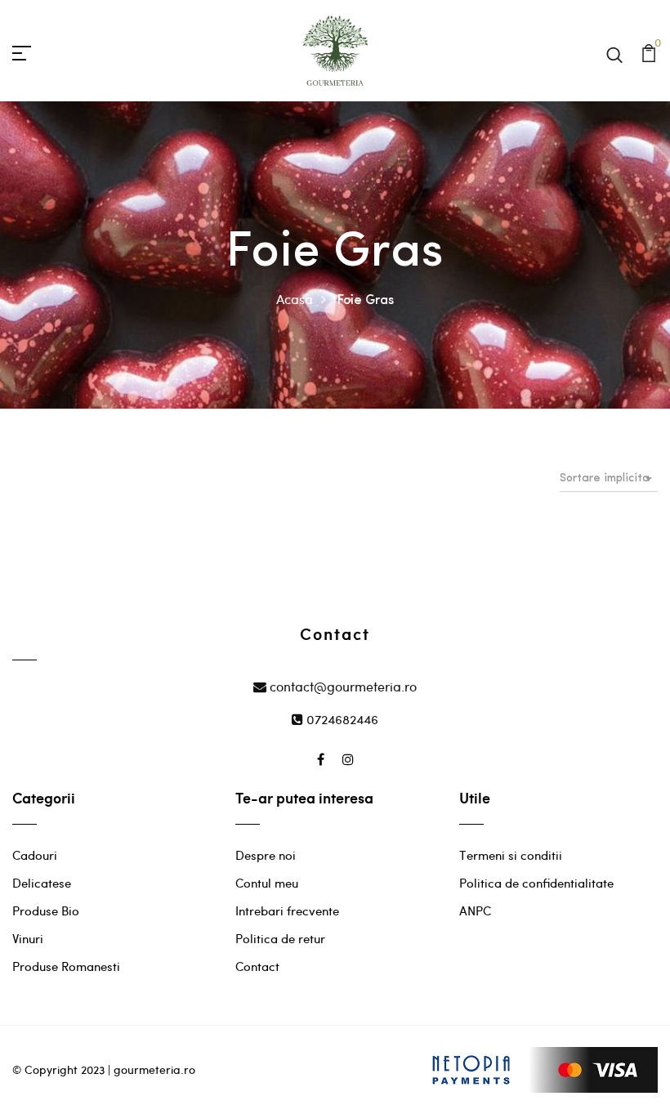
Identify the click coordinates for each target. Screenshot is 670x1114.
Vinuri (27, 938)
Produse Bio (45, 910)
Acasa (294, 298)
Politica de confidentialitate (536, 883)
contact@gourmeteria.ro (341, 686)
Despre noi (265, 855)
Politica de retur (280, 938)
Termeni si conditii (510, 855)
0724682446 (340, 718)
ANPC (475, 910)
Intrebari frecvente (287, 910)
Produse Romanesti (66, 966)
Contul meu (266, 883)
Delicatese (41, 883)
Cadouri (34, 855)
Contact (257, 966)
